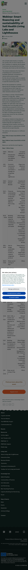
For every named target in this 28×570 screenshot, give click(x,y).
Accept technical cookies (14, 293)
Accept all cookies (14, 297)
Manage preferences (14, 289)
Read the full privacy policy (8, 285)
